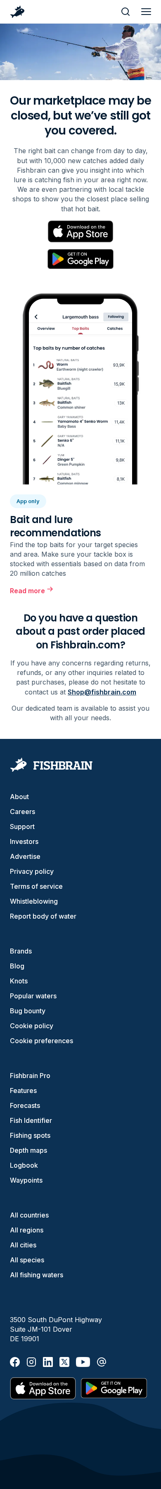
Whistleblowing (34, 901)
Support (22, 826)
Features (23, 1090)
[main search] (125, 11)
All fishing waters (36, 1275)
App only (28, 501)
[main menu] (146, 12)
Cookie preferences (41, 1041)
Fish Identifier (31, 1120)
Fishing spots (30, 1135)
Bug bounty (27, 1011)
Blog (17, 966)
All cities (23, 1245)
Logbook (24, 1165)
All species (27, 1260)
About (19, 796)
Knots (19, 981)
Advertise (25, 856)
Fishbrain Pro (30, 1075)
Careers (22, 811)
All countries (29, 1215)
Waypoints (26, 1180)
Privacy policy (32, 871)
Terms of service (36, 886)
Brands (21, 951)
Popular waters (33, 996)
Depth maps (28, 1150)
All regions (26, 1230)
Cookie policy (31, 1026)
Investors (24, 841)
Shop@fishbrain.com (102, 692)
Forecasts (25, 1105)
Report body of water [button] (43, 916)
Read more (27, 591)
